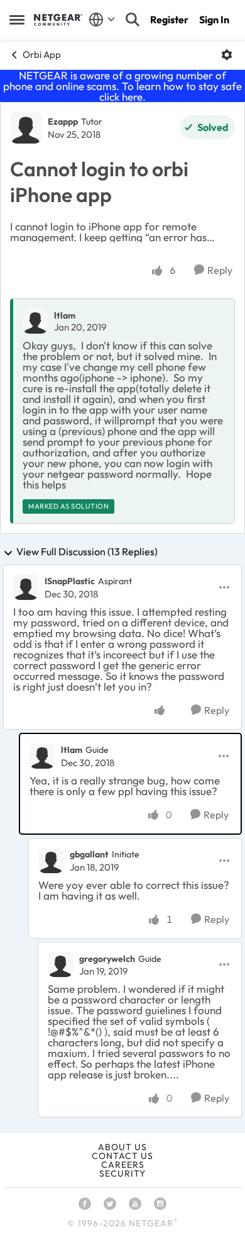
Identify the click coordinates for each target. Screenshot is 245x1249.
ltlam (64, 315)
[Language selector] (102, 19)
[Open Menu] (227, 55)
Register (169, 19)
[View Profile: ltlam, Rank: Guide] (42, 756)
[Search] (132, 19)
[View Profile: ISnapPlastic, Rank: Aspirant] (25, 587)
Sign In (214, 19)
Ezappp (63, 121)
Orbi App (42, 54)
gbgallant (89, 854)
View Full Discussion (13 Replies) (87, 552)
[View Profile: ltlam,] (35, 321)
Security (122, 1173)
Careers (122, 1164)
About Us (122, 1147)
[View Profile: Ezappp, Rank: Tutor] (25, 128)
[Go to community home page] (58, 19)
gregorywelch (107, 958)
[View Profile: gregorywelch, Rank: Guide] (60, 964)
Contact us (122, 1155)
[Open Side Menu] (17, 19)
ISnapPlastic (70, 581)
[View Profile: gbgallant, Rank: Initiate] (50, 860)
